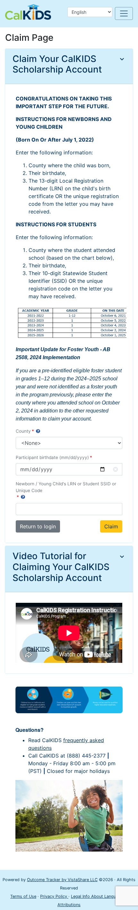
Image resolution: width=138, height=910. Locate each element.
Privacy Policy (54, 896)
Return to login (38, 526)
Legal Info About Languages (98, 896)
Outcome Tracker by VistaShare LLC (62, 879)
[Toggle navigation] (124, 13)
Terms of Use (23, 896)
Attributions (69, 904)
